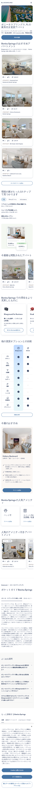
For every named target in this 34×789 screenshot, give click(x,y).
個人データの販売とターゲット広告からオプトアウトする (17, 785)
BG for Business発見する (13, 330)
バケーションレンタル (18, 33)
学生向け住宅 (28, 33)
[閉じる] (31, 726)
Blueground (4, 585)
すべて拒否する (17, 777)
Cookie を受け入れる (17, 770)
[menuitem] (11, 599)
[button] (31, 2)
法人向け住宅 (8, 33)
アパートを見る (17, 490)
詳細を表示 (17, 415)
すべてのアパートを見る (17, 183)
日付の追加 (17, 37)
